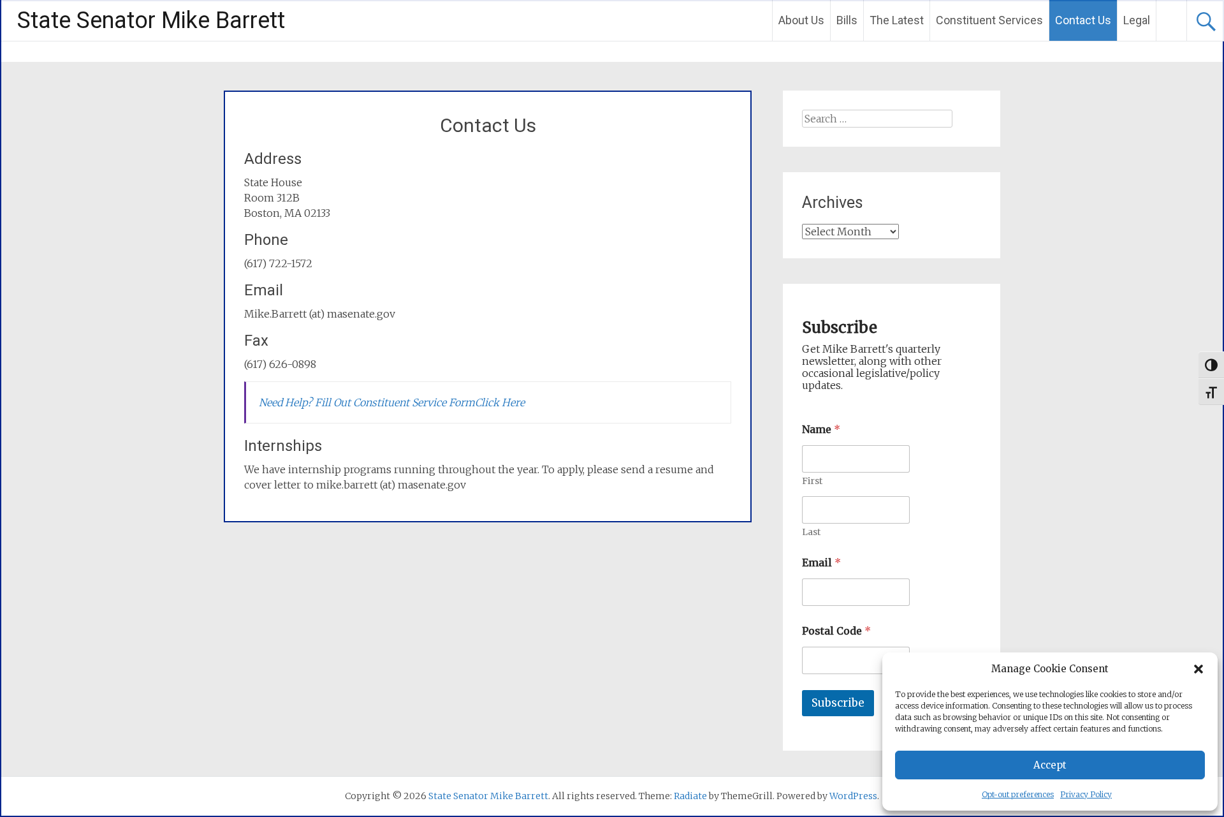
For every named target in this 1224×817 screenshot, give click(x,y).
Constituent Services (989, 20)
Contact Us (1083, 20)
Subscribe (838, 703)
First (812, 481)
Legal (1136, 20)
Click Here (500, 402)
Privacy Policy (1086, 794)
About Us (801, 20)
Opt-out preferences (1018, 794)
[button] (1198, 669)
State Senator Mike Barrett (151, 20)
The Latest (897, 20)
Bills (846, 20)
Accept (1050, 765)
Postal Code (836, 631)
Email (821, 563)
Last (811, 532)
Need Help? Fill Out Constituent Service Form (367, 402)
